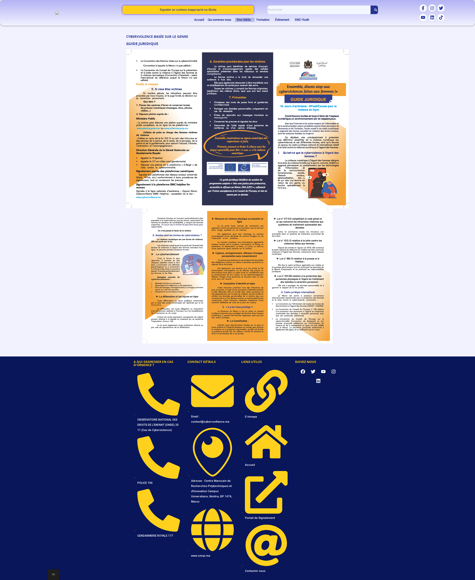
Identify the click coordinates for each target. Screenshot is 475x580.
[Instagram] (432, 7)
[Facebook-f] (423, 7)
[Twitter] (441, 7)
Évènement (282, 20)
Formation (262, 20)
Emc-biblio (244, 20)
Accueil (199, 20)
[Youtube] (423, 17)
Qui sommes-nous (219, 20)
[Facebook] (303, 371)
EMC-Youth (302, 20)
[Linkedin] (432, 17)
